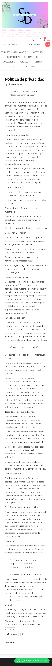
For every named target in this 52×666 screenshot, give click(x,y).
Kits (12, 67)
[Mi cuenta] (40, 40)
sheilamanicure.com (16, 30)
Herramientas (13, 57)
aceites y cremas (26, 67)
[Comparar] (33, 40)
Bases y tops (39, 52)
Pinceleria (37, 62)
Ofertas (28, 57)
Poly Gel (24, 62)
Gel (37, 57)
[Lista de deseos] (36, 40)
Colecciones (9, 62)
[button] (48, 39)
